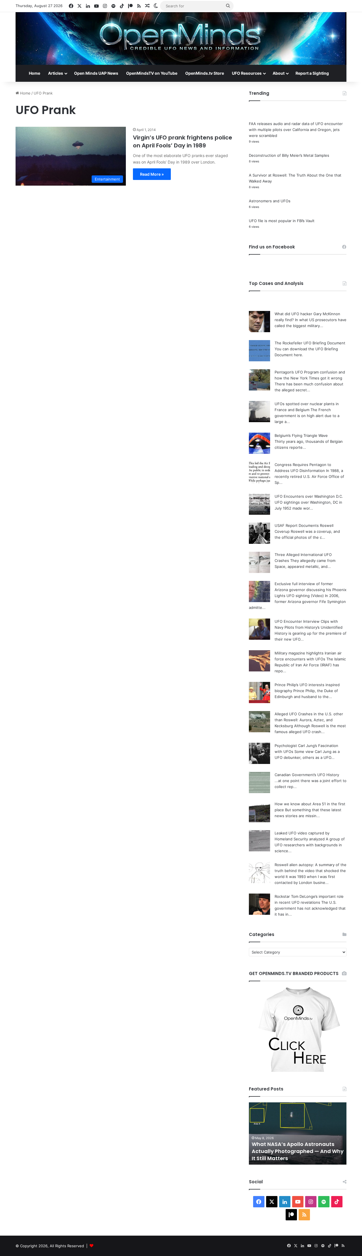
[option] (297, 1133)
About (279, 73)
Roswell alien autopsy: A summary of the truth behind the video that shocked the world (310, 870)
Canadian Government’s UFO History (307, 774)
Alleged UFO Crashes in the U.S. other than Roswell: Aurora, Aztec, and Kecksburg (309, 720)
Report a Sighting (312, 73)
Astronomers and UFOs (269, 201)
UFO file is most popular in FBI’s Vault (281, 220)
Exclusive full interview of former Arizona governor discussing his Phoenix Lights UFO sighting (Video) (310, 589)
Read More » (152, 174)
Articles (55, 73)
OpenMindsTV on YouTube (151, 73)
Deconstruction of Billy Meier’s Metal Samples (289, 155)
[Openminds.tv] (181, 38)
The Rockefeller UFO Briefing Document (310, 343)
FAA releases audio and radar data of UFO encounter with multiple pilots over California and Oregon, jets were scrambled (296, 129)
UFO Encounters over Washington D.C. (309, 496)
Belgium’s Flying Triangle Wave (301, 435)
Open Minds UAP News (96, 73)
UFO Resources (247, 73)
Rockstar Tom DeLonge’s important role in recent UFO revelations (289, 1151)
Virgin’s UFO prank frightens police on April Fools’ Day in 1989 (182, 141)
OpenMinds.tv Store (204, 73)
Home (34, 73)
